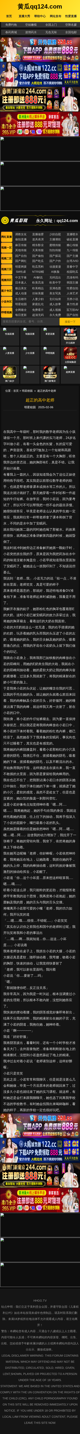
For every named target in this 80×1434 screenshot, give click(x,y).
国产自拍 (21, 255)
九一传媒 (72, 250)
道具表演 (38, 239)
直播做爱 (38, 234)
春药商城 (11, 32)
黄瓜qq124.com (40, 6)
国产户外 (55, 261)
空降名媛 (71, 24)
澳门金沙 (9, 381)
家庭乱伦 (38, 304)
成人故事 (55, 304)
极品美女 (21, 288)
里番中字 (72, 266)
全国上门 (51, 24)
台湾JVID (72, 261)
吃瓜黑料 (38, 266)
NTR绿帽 (38, 271)
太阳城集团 (70, 362)
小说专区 (6, 301)
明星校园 (21, 304)
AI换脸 (55, 271)
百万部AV (72, 309)
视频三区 (6, 269)
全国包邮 (71, 32)
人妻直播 (9, 353)
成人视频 (55, 309)
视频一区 (6, 247)
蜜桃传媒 (55, 245)
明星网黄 (21, 266)
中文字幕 (21, 277)
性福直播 (9, 334)
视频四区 (6, 280)
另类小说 (72, 299)
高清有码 (72, 277)
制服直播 (29, 334)
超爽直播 (70, 372)
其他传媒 (21, 250)
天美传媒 (38, 250)
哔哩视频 (6, 312)
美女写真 (55, 293)
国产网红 (21, 261)
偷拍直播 (21, 239)
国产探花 (55, 255)
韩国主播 (72, 282)
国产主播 (72, 255)
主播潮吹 (55, 239)
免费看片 (38, 309)
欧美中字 (55, 282)
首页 (16, 390)
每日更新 (21, 315)
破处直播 (72, 239)
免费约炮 (11, 24)
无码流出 (55, 277)
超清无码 (38, 315)
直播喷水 (72, 234)
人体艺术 (72, 293)
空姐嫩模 (31, 24)
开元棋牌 (70, 343)
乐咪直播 (29, 372)
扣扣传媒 (55, 250)
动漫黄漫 (55, 266)
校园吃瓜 (72, 271)
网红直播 (6, 236)
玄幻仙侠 (55, 299)
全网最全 (21, 309)
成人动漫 (21, 293)
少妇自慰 (55, 234)
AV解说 (38, 277)
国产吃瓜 (38, 261)
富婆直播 (50, 334)
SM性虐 (21, 271)
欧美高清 (38, 282)
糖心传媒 (72, 245)
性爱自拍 (72, 288)
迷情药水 (31, 32)
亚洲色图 (55, 288)
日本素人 (21, 282)
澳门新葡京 (50, 381)
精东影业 (38, 245)
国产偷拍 (38, 255)
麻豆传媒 (21, 245)
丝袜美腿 (38, 293)
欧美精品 (38, 288)
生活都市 (21, 299)
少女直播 (29, 353)
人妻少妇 (38, 299)
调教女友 (21, 234)
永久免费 (55, 315)
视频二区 (6, 258)
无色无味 (51, 32)
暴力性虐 (72, 304)
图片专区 (6, 290)
